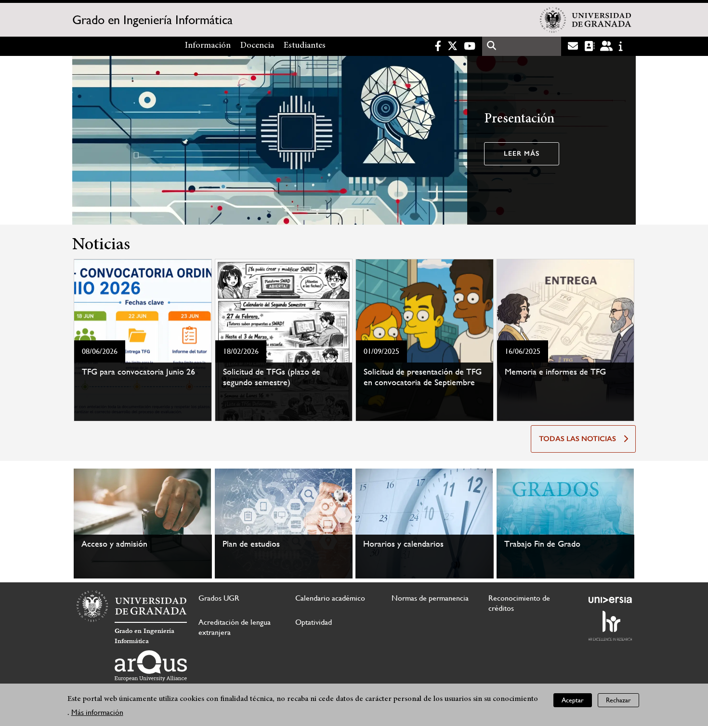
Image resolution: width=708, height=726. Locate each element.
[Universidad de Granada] (585, 20)
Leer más (521, 153)
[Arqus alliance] (151, 665)
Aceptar (573, 700)
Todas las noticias (577, 438)
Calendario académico (330, 598)
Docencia (257, 45)
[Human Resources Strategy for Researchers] (610, 626)
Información (208, 45)
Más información (97, 712)
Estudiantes (305, 45)
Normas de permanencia (430, 598)
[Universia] (610, 600)
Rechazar (618, 700)
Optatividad (313, 622)
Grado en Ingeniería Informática (152, 19)
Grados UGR (218, 598)
